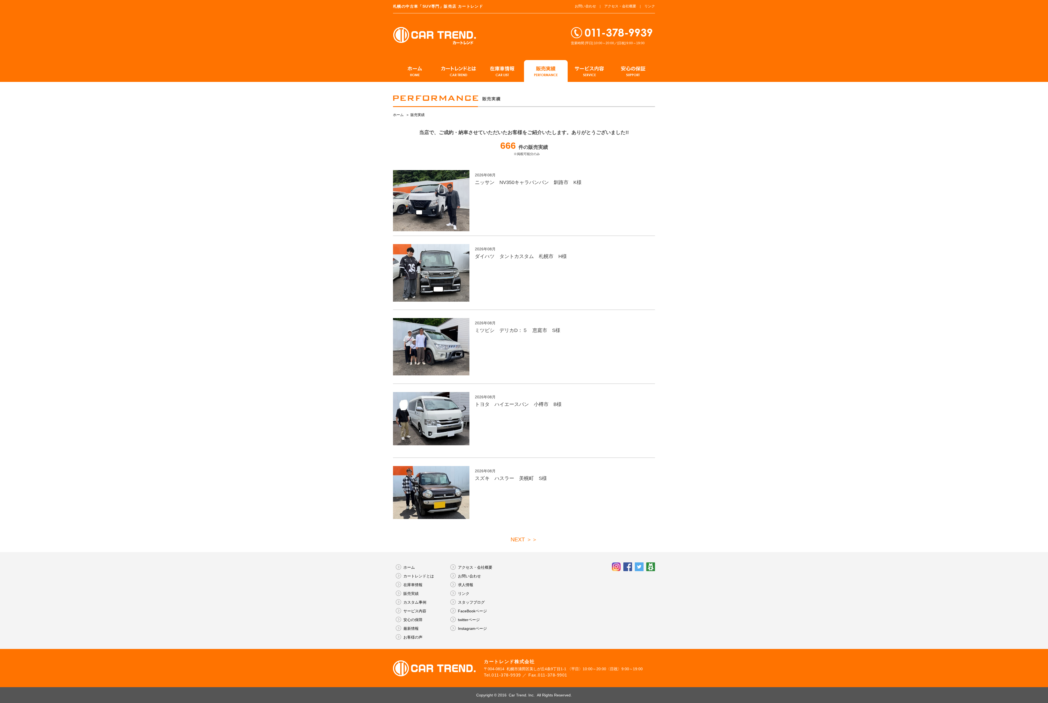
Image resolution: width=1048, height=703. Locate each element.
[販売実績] (546, 71)
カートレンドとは (418, 576)
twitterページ (469, 620)
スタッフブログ (471, 602)
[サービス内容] (589, 71)
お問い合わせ (585, 6)
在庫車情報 (412, 585)
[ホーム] (415, 71)
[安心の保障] (633, 71)
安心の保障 (412, 620)
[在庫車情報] (502, 71)
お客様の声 (412, 637)
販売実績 (411, 593)
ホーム (399, 115)
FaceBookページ (472, 611)
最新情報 (411, 628)
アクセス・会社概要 (620, 6)
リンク (649, 6)
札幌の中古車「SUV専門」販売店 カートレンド (438, 6)
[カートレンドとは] (458, 71)
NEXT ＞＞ (524, 539)
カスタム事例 (414, 602)
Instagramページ (472, 628)
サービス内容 (414, 611)
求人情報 (465, 585)
